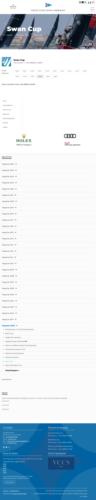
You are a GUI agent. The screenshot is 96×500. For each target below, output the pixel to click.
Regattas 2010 (8, 263)
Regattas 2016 (8, 226)
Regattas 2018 (8, 214)
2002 (32, 76)
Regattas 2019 (8, 207)
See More (6, 379)
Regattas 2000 (8, 326)
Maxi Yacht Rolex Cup (13, 365)
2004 (25, 76)
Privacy (5, 491)
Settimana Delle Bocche (14, 353)
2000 (40, 76)
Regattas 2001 (8, 319)
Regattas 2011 (7, 257)
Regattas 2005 (8, 295)
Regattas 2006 (8, 288)
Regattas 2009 (8, 270)
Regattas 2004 (8, 301)
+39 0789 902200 (12, 437)
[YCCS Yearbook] (61, 463)
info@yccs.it (12, 439)
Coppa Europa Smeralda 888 (16, 341)
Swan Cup (9, 361)
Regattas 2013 (7, 245)
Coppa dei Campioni (13, 337)
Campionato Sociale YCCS (15, 349)
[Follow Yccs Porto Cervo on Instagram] (80, 2)
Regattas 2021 (7, 195)
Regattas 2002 (8, 313)
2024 (24, 71)
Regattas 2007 (8, 282)
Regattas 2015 (7, 232)
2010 (77, 71)
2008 (84, 71)
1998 (47, 76)
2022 (32, 71)
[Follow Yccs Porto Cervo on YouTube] (83, 2)
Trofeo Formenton (12, 357)
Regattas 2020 (8, 201)
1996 (55, 76)
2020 (39, 71)
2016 (54, 71)
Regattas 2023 (8, 183)
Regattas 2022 (8, 189)
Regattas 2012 (7, 251)
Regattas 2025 (8, 170)
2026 (17, 71)
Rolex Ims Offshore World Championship (20, 345)
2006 (17, 76)
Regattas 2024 (8, 176)
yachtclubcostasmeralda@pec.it (18, 441)
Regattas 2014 (8, 239)
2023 (4, 466)
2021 (4, 470)
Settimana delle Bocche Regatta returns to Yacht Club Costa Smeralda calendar (34, 398)
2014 (62, 71)
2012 (69, 71)
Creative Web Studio (19, 493)
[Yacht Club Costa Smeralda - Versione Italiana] (89, 2)
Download (9, 482)
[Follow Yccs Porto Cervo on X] (85, 2)
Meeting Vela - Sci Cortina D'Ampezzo (19, 329)
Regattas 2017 (7, 220)
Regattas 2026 (8, 164)
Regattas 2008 (8, 276)
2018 (47, 71)
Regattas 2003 (8, 307)
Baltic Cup (9, 333)
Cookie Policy (14, 491)
